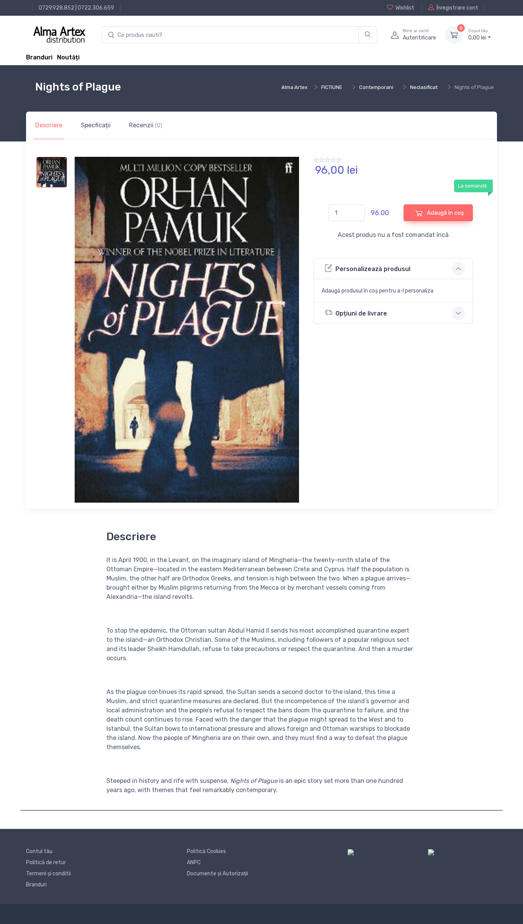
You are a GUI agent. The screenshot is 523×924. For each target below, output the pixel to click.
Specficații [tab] (96, 125)
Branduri (39, 57)
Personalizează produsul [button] (372, 269)
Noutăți (68, 57)
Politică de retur (46, 862)
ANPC (194, 862)
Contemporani (376, 87)
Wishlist (405, 8)
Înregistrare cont (457, 8)
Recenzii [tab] (145, 125)
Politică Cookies (206, 851)
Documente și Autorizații (217, 873)
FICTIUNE (331, 87)
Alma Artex (294, 87)
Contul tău (39, 851)
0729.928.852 (56, 8)
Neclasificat (424, 87)
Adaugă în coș (444, 212)
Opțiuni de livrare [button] (361, 313)
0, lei (478, 34)
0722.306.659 (96, 8)
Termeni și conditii (48, 873)
